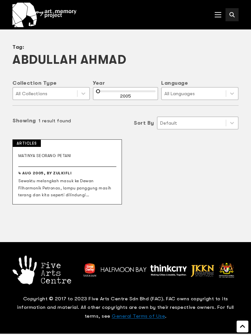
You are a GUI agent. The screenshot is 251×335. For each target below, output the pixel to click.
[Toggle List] (83, 93)
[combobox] (45, 93)
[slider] (98, 91)
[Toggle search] (232, 14)
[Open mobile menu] (218, 14)
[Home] (44, 15)
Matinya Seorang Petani (44, 155)
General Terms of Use (138, 316)
